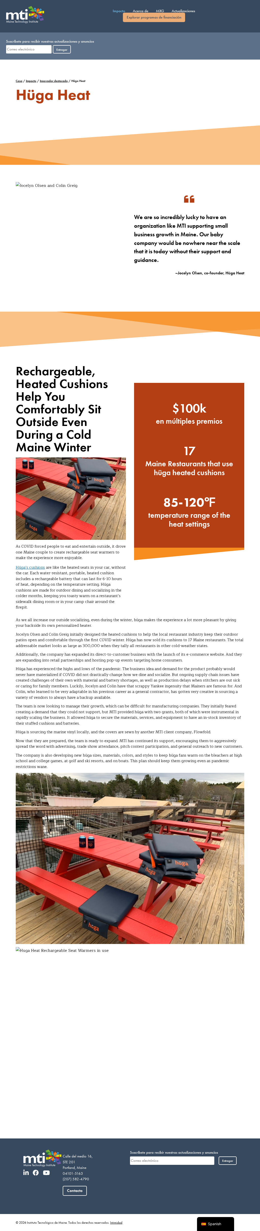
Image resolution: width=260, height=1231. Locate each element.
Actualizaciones (183, 11)
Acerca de (140, 11)
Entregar (61, 49)
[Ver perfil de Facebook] (37, 1172)
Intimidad (116, 1222)
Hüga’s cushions (30, 567)
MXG (160, 11)
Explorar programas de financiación (154, 17)
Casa (19, 81)
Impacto (119, 11)
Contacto (75, 1190)
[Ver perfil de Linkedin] (27, 1172)
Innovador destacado (54, 81)
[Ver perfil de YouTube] (48, 1172)
